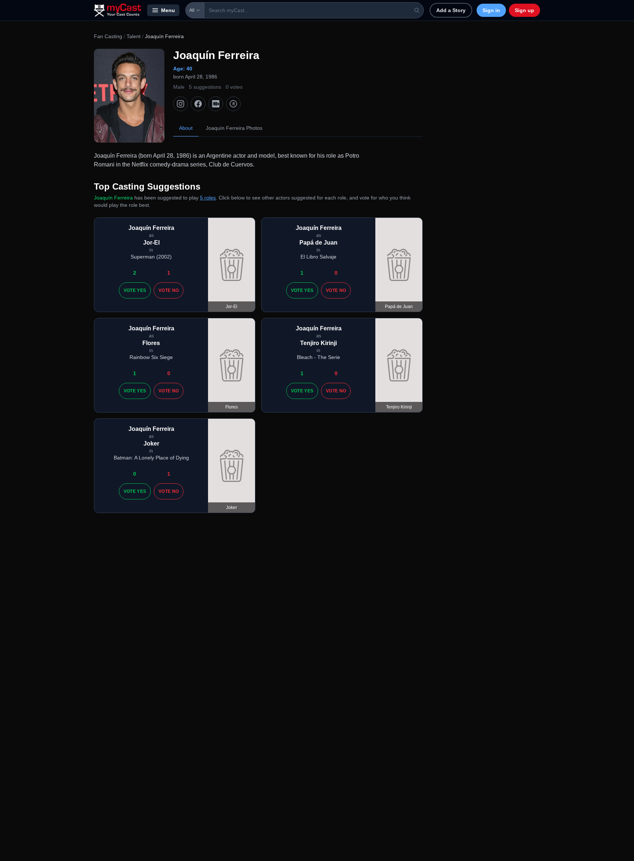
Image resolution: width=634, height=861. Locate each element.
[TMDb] (233, 103)
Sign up (524, 10)
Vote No (168, 290)
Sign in (491, 10)
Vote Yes (135, 290)
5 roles (208, 198)
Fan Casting (108, 36)
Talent (134, 36)
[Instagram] (180, 103)
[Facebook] (198, 103)
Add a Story (451, 10)
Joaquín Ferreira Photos (234, 128)
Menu (168, 10)
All (191, 10)
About (186, 128)
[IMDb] (215, 103)
